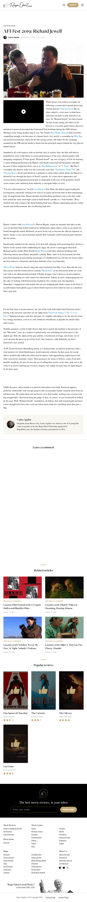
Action (33, 828)
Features (34, 864)
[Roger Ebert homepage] (17, 5)
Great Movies (8, 861)
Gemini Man (9, 172)
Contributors (63, 864)
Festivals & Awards (9, 26)
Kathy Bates (40, 250)
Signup (72, 5)
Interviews (7, 869)
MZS (5, 864)
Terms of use (50, 897)
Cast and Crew (8, 834)
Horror (33, 843)
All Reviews (7, 831)
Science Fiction (64, 837)
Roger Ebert (36, 869)
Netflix (61, 831)
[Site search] (64, 5)
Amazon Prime (37, 831)
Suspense (62, 840)
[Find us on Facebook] (60, 868)
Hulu (33, 846)
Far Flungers (8, 867)
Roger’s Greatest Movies (12, 828)
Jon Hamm (39, 189)
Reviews (6, 855)
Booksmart (47, 270)
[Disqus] (43, 532)
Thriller (61, 843)
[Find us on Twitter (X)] (68, 868)
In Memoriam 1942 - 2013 (25, 887)
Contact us (63, 858)
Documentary (36, 837)
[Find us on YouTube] (64, 868)
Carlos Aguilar (13, 37)
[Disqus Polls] (43, 479)
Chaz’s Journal (8, 858)
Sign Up (6, 843)
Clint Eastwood (66, 108)
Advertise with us (65, 861)
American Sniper (56, 312)
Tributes (6, 872)
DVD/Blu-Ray (36, 855)
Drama (33, 840)
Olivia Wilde (9, 267)
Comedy (34, 834)
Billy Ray (78, 136)
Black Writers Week (38, 861)
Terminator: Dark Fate (65, 169)
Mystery (62, 828)
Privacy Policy (64, 897)
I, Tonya (65, 166)
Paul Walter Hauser (59, 132)
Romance (62, 834)
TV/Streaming (36, 867)
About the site (64, 855)
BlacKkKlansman (49, 166)
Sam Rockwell (28, 224)
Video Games (36, 858)
